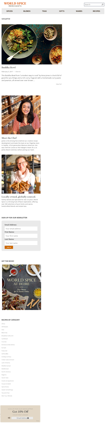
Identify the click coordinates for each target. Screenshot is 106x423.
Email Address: (11, 225)
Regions (4, 375)
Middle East (5, 369)
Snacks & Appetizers (8, 381)
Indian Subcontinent (8, 360)
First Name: (9, 232)
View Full (59, 84)
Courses (4, 342)
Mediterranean (6, 366)
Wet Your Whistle (7, 396)
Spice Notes (5, 387)
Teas (44, 11)
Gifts (61, 11)
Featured (4, 351)
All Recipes (5, 327)
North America (6, 372)
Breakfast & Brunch (7, 336)
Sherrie (17, 72)
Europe (4, 348)
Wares (79, 11)
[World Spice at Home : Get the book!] (21, 310)
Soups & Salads (6, 384)
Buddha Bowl (9, 67)
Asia (3, 330)
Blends (26, 11)
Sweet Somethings (7, 390)
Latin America (6, 363)
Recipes (96, 11)
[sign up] (28, 418)
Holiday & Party (6, 357)
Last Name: (9, 239)
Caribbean (5, 339)
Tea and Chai (5, 393)
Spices (9, 11)
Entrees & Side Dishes (8, 345)
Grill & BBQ (5, 354)
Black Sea (4, 333)
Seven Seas (5, 378)
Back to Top (3, 414)
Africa (3, 324)
